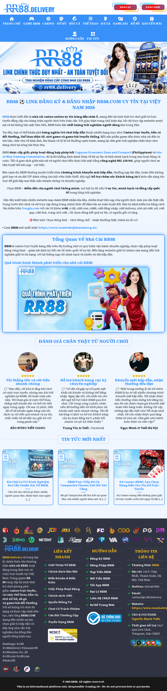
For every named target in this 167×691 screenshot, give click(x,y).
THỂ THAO (91, 23)
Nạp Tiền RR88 (100, 572)
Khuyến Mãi (152, 23)
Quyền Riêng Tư (60, 602)
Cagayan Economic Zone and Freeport (103, 152)
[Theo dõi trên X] (139, 643)
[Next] (159, 68)
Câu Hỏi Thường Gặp (63, 615)
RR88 (155, 565)
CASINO (48, 23)
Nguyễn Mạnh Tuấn (146, 618)
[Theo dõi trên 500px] (158, 643)
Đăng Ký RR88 (100, 558)
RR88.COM (28, 615)
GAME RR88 (31, 23)
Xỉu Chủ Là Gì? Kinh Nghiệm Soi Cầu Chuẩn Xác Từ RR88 (28, 483)
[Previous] (7, 68)
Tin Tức (93, 38)
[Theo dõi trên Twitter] (144, 643)
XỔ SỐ (135, 23)
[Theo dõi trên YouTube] (153, 643)
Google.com (30, 208)
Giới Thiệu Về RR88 (62, 565)
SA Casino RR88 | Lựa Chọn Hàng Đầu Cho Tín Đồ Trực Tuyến (139, 485)
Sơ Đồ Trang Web (102, 605)
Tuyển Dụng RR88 (61, 622)
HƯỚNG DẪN (74, 38)
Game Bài (120, 23)
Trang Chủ (12, 23)
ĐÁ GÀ (105, 23)
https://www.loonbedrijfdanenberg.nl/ (67, 227)
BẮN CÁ (74, 23)
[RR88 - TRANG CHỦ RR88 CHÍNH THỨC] (43, 7)
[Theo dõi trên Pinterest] (148, 643)
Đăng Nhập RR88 (102, 565)
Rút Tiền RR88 (100, 578)
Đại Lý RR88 (98, 591)
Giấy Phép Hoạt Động (64, 589)
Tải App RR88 (99, 585)
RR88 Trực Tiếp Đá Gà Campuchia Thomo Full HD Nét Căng (83, 485)
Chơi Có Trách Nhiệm (64, 608)
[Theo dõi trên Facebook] (134, 643)
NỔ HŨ (62, 23)
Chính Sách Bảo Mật (63, 571)
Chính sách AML (60, 595)
